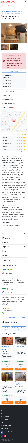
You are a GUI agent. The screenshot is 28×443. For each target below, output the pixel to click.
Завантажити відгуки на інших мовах (15, 317)
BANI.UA (3, 11)
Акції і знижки (4, 419)
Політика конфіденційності (8, 414)
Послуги (5, 251)
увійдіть (13, 65)
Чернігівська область (11, 11)
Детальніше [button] (7, 368)
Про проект (4, 408)
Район (3, 5)
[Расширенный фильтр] (26, 5)
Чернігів (20, 11)
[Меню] (25, 1)
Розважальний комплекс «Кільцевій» (6, 348)
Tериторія (6, 246)
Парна (9, 5)
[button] (26, 8)
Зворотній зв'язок (6, 425)
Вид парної (6, 233)
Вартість (16, 5)
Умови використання (7, 411)
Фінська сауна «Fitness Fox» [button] (18, 328)
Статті (2, 422)
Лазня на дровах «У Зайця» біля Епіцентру (20, 383)
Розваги (5, 255)
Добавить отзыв (11, 322)
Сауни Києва (4, 428)
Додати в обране (14, 71)
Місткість (4, 8)
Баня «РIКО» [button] (6, 328)
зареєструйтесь (18, 63)
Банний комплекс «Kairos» (20, 347)
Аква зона (6, 242)
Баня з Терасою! (6, 382)
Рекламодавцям (5, 416)
